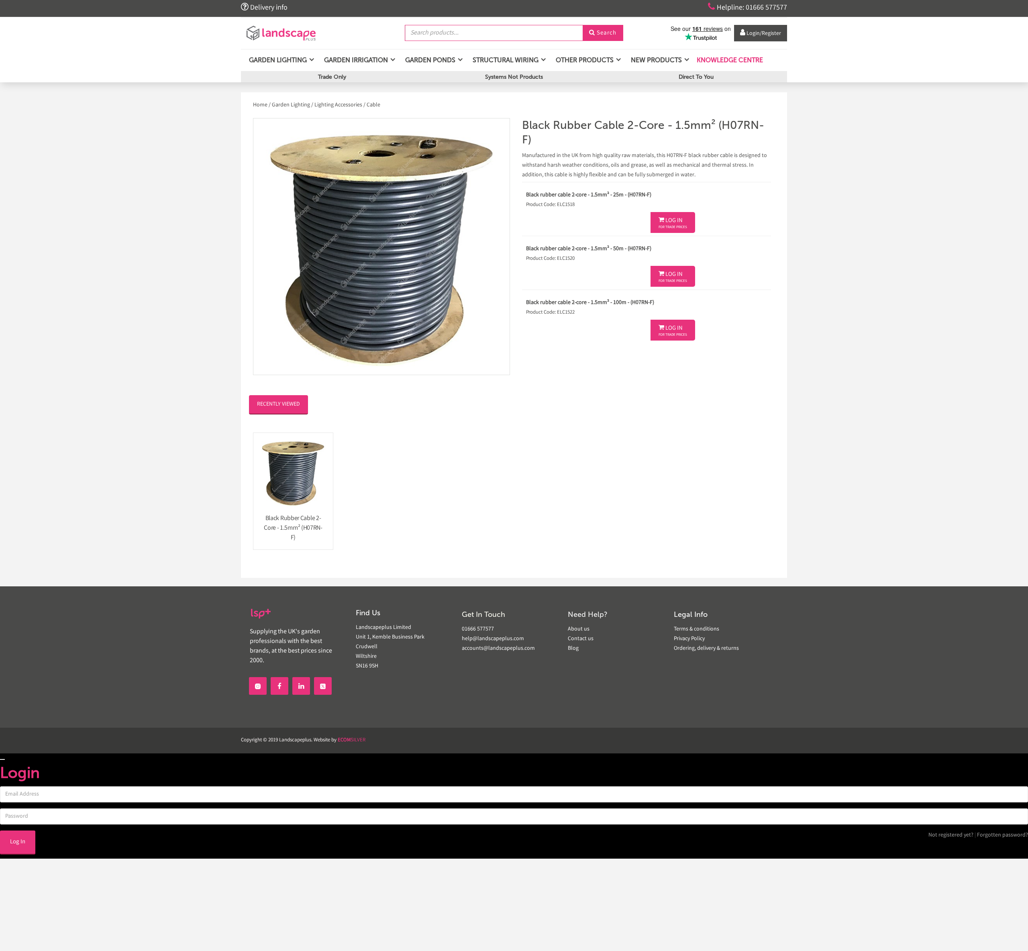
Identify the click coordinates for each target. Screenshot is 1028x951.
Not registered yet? (950, 835)
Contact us (581, 639)
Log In (673, 223)
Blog (573, 649)
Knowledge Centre (729, 60)
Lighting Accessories (338, 105)
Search (602, 33)
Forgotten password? (1002, 835)
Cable (373, 105)
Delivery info (264, 7)
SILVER (351, 740)
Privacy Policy (689, 639)
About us (578, 629)
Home (261, 105)
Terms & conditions (696, 629)
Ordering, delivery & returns (706, 649)
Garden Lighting (291, 105)
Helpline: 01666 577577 (747, 7)
